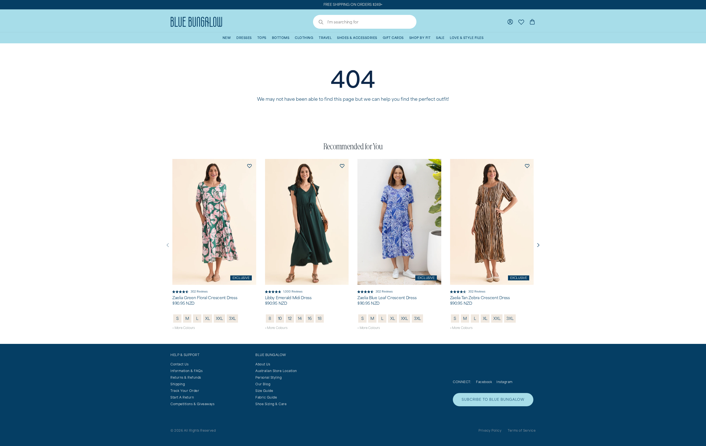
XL (207, 318)
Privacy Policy (489, 430)
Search (318, 22)
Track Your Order (184, 390)
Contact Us (179, 364)
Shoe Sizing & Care (271, 404)
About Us (262, 364)
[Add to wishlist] (249, 165)
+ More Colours (183, 328)
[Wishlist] (521, 21)
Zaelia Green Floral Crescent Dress (204, 298)
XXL (219, 318)
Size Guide (264, 390)
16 (310, 318)
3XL (232, 318)
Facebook (484, 382)
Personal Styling (268, 377)
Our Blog (262, 384)
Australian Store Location (276, 371)
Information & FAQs (186, 371)
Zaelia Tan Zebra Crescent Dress (480, 298)
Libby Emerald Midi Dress (288, 298)
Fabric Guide (266, 397)
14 (300, 318)
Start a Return (182, 397)
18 (320, 318)
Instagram (504, 382)
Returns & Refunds (185, 377)
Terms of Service (522, 430)
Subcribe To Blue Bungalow (493, 399)
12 (290, 318)
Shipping (177, 384)
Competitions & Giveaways (192, 404)
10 (280, 318)
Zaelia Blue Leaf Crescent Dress (386, 298)
